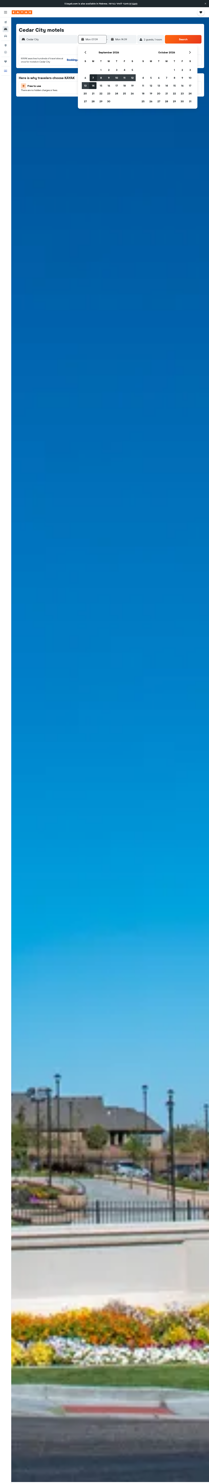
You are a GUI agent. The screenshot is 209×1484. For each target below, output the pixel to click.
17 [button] (116, 85)
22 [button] (100, 93)
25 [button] (124, 93)
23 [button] (108, 93)
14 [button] (93, 85)
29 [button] (100, 101)
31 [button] (190, 101)
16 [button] (109, 85)
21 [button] (93, 93)
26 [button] (132, 93)
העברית (133, 3)
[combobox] (51, 39)
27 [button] (85, 101)
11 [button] (124, 77)
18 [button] (124, 85)
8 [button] (101, 77)
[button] (205, 3)
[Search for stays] (5, 29)
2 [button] (109, 70)
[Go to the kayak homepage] (22, 12)
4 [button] (124, 70)
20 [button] (85, 93)
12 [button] (132, 77)
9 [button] (109, 77)
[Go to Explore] (5, 45)
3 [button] (116, 70)
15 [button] (101, 85)
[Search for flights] (5, 22)
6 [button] (85, 77)
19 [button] (132, 85)
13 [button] (85, 85)
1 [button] (100, 70)
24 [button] (116, 93)
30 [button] (108, 101)
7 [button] (93, 77)
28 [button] (93, 101)
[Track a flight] (5, 52)
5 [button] (132, 70)
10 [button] (116, 77)
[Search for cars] (5, 36)
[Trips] (5, 61)
